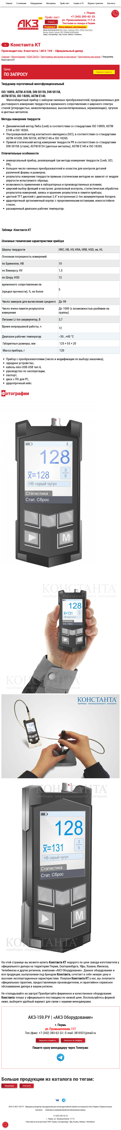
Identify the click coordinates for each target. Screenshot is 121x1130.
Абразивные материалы (72, 26)
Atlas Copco (63, 30)
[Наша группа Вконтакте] (57, 1101)
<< (5, 44)
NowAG (51, 32)
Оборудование (18, 56)
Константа (88, 30)
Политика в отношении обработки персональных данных (65, 1110)
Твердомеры (9, 1085)
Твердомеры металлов (89, 56)
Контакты (38, 1110)
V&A (61, 32)
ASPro (77, 30)
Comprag (71, 30)
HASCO (82, 30)
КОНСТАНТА (33, 56)
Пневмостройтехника (71, 32)
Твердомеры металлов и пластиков (58, 56)
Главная (5, 56)
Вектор (45, 32)
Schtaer (56, 32)
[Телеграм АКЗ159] (60, 1060)
